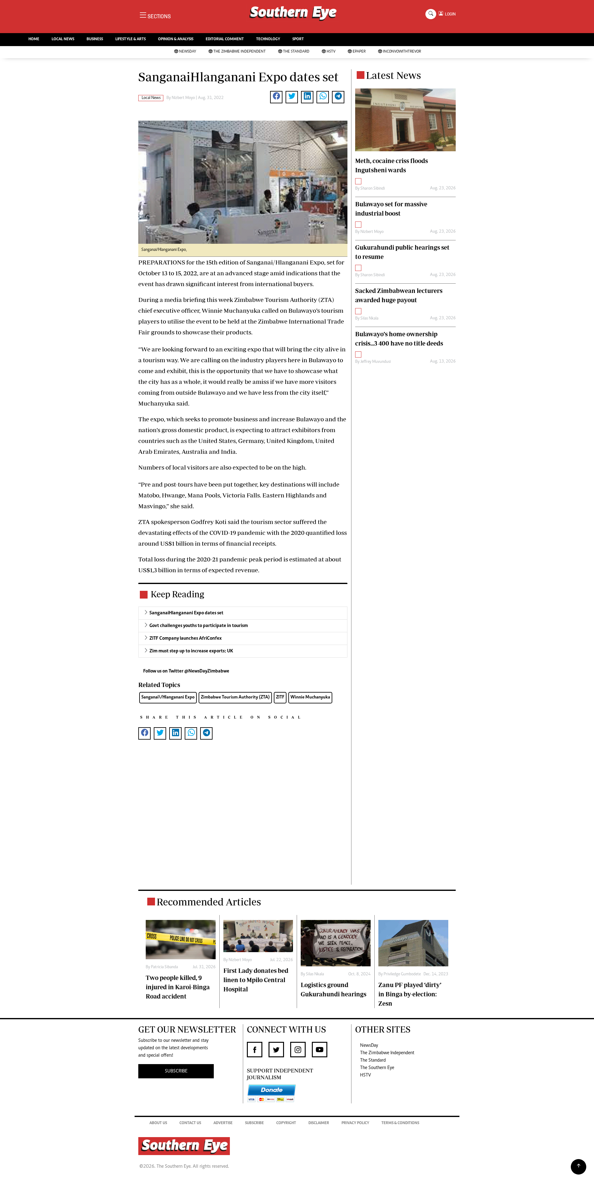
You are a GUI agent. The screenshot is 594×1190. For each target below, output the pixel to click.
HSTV (331, 52)
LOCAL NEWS (63, 39)
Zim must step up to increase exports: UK (191, 651)
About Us (158, 1123)
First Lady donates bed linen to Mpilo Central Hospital (255, 980)
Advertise (223, 1123)
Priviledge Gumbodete (402, 974)
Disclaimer (318, 1123)
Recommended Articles (209, 901)
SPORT (298, 39)
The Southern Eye (377, 1067)
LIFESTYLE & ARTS (130, 39)
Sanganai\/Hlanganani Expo (168, 697)
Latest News (393, 75)
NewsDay (187, 52)
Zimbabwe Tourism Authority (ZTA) (235, 697)
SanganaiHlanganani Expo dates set (186, 613)
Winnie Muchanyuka (310, 697)
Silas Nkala (369, 318)
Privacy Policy (355, 1123)
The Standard (296, 52)
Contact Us (190, 1123)
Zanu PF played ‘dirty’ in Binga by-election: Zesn (409, 994)
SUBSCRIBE (176, 1071)
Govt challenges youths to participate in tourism (198, 625)
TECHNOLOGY (268, 39)
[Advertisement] (242, 822)
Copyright (286, 1123)
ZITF (280, 697)
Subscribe (254, 1123)
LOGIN (449, 14)
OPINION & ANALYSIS (175, 39)
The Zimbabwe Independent (239, 52)
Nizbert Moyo (183, 98)
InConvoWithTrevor (402, 52)
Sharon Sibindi (372, 189)
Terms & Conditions (400, 1123)
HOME (33, 39)
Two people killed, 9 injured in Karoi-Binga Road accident (178, 987)
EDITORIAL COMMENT (225, 39)
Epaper (359, 52)
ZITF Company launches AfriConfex (185, 638)
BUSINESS (95, 39)
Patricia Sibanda (164, 967)
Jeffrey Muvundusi (375, 362)
